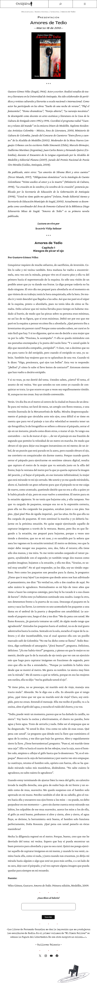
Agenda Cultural (42, 12)
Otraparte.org (27, 12)
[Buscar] (60, 4)
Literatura (55, 12)
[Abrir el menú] (85, 4)
